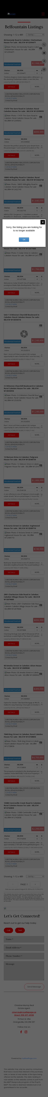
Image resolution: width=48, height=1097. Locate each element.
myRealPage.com (29, 1058)
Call (8, 930)
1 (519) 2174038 (11, 98)
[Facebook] (22, 1032)
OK (24, 240)
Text (20, 930)
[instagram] (26, 1032)
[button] (44, 44)
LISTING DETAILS (11, 87)
